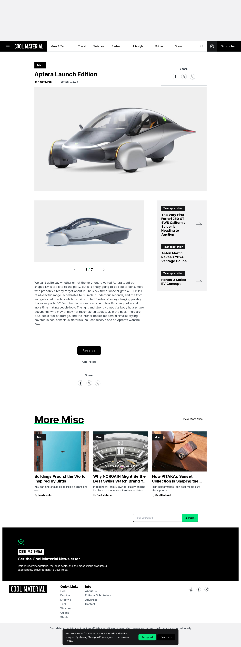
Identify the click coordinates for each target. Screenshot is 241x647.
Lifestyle (138, 46)
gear (63, 591)
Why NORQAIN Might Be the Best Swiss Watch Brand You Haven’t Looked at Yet (120, 481)
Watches (98, 46)
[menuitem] (60, 46)
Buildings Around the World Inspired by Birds (60, 478)
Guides (159, 46)
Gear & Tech (58, 46)
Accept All (147, 637)
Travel (82, 46)
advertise (91, 599)
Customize (166, 637)
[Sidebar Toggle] (7, 46)
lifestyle (65, 599)
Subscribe (228, 46)
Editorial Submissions (98, 595)
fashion (65, 595)
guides (64, 612)
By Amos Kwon (43, 81)
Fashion (116, 46)
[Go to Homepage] (29, 47)
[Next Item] (104, 269)
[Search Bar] (201, 46)
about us (91, 591)
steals (178, 46)
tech (63, 604)
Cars (84, 361)
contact (90, 604)
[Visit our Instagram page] (212, 46)
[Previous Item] (74, 269)
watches (65, 608)
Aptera (92, 361)
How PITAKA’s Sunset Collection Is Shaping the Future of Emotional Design (177, 481)
